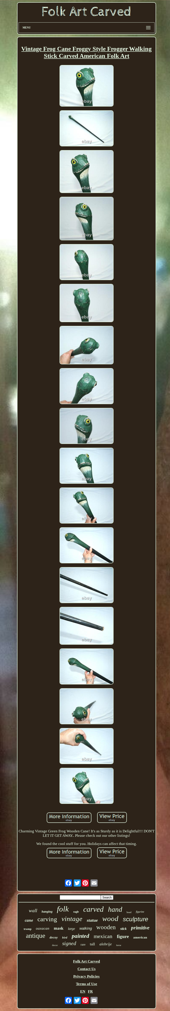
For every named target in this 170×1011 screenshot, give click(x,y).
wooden (106, 927)
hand (115, 909)
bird (64, 937)
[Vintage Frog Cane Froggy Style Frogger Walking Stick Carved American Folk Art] (86, 86)
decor (55, 945)
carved (93, 909)
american (140, 937)
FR (90, 991)
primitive (140, 928)
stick (123, 929)
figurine (140, 911)
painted (80, 936)
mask (59, 928)
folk (63, 909)
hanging (47, 911)
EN (82, 991)
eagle (76, 911)
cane (29, 920)
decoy (54, 937)
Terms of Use (86, 984)
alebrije (105, 944)
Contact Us (86, 969)
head (129, 912)
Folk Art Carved (86, 961)
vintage (72, 919)
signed (69, 943)
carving (47, 919)
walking (85, 928)
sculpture (135, 919)
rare (83, 944)
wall (33, 910)
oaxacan (42, 928)
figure (123, 936)
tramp (27, 929)
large (71, 929)
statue (92, 920)
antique (35, 935)
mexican (103, 936)
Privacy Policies (86, 976)
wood (110, 919)
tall (92, 944)
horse (118, 945)
